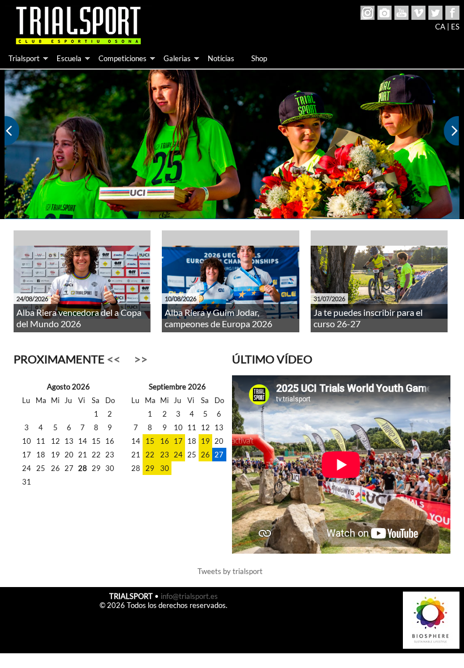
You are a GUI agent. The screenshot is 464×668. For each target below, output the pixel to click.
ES (455, 26)
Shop (259, 58)
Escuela (69, 58)
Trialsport (24, 58)
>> (141, 359)
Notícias (221, 58)
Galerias (177, 58)
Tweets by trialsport (230, 571)
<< (114, 359)
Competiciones (122, 58)
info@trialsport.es (189, 596)
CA (440, 26)
